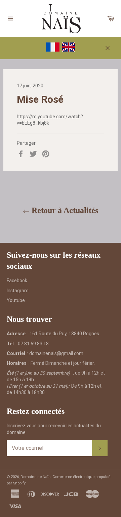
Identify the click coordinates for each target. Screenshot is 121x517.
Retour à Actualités (64, 210)
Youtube (16, 300)
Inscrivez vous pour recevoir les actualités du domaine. (54, 429)
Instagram (18, 290)
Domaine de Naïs (35, 477)
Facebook (17, 280)
